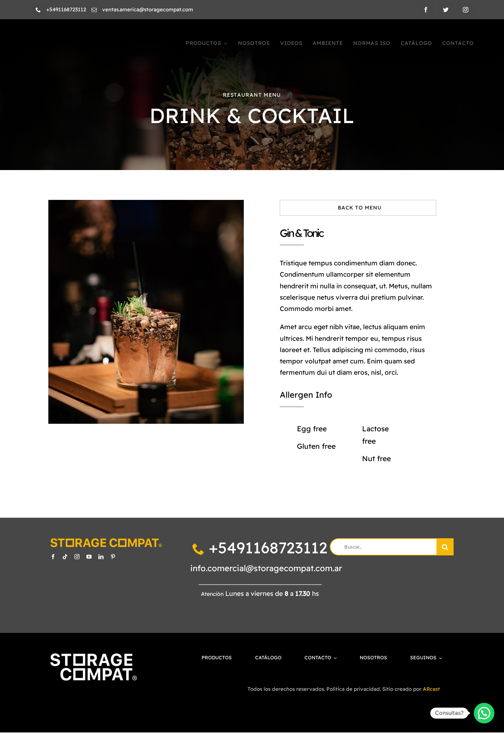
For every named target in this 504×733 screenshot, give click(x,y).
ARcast (431, 689)
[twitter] (445, 9)
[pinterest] (113, 556)
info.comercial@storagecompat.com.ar (266, 568)
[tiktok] (65, 556)
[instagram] (465, 9)
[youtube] (89, 556)
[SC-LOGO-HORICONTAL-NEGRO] (79, 43)
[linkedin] (101, 556)
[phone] (38, 9)
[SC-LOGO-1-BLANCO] (93, 656)
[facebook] (426, 9)
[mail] (94, 9)
